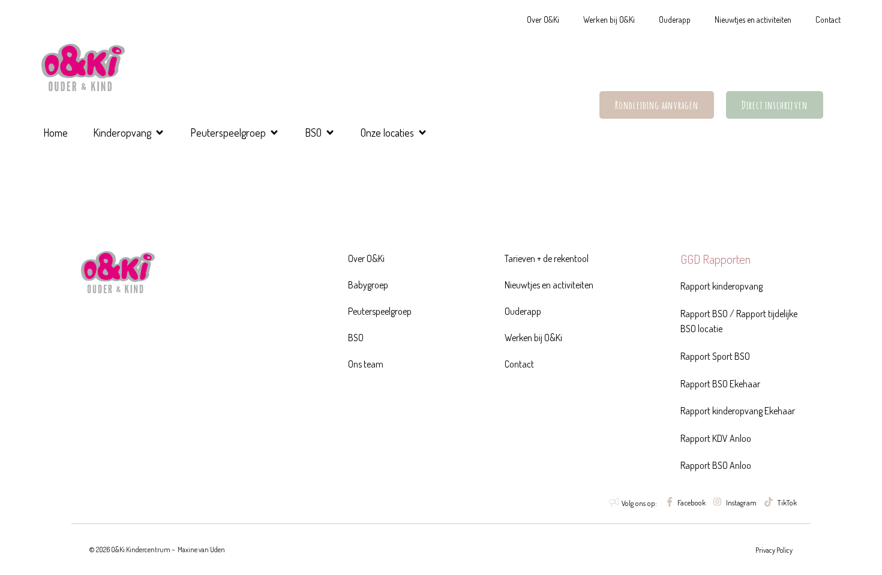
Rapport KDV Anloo (715, 438)
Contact (828, 19)
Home (55, 132)
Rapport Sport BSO (715, 356)
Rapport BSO (704, 314)
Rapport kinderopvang (721, 286)
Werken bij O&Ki (609, 19)
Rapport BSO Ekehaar (720, 384)
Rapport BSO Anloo (715, 465)
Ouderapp (675, 19)
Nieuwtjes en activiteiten (753, 19)
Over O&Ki (543, 19)
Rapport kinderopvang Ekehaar (737, 411)
